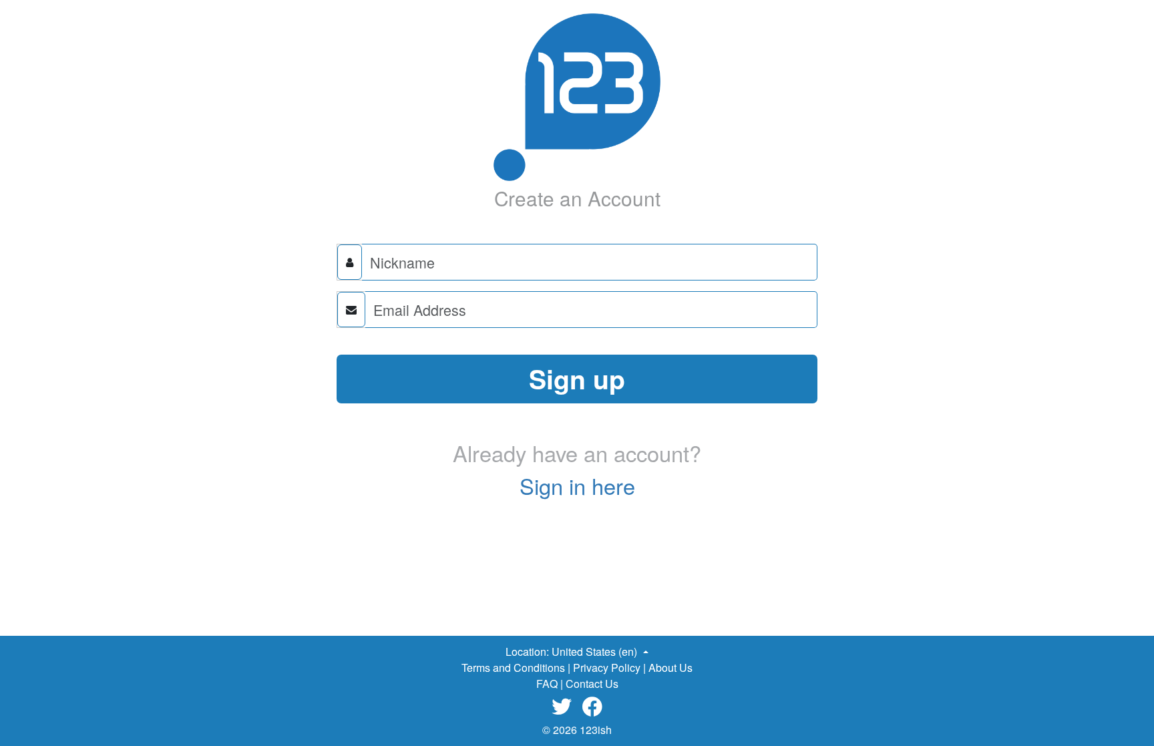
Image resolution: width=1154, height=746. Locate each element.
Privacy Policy (606, 667)
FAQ (547, 683)
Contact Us (592, 683)
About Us (670, 667)
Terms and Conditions (513, 667)
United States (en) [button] (596, 651)
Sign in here (577, 485)
